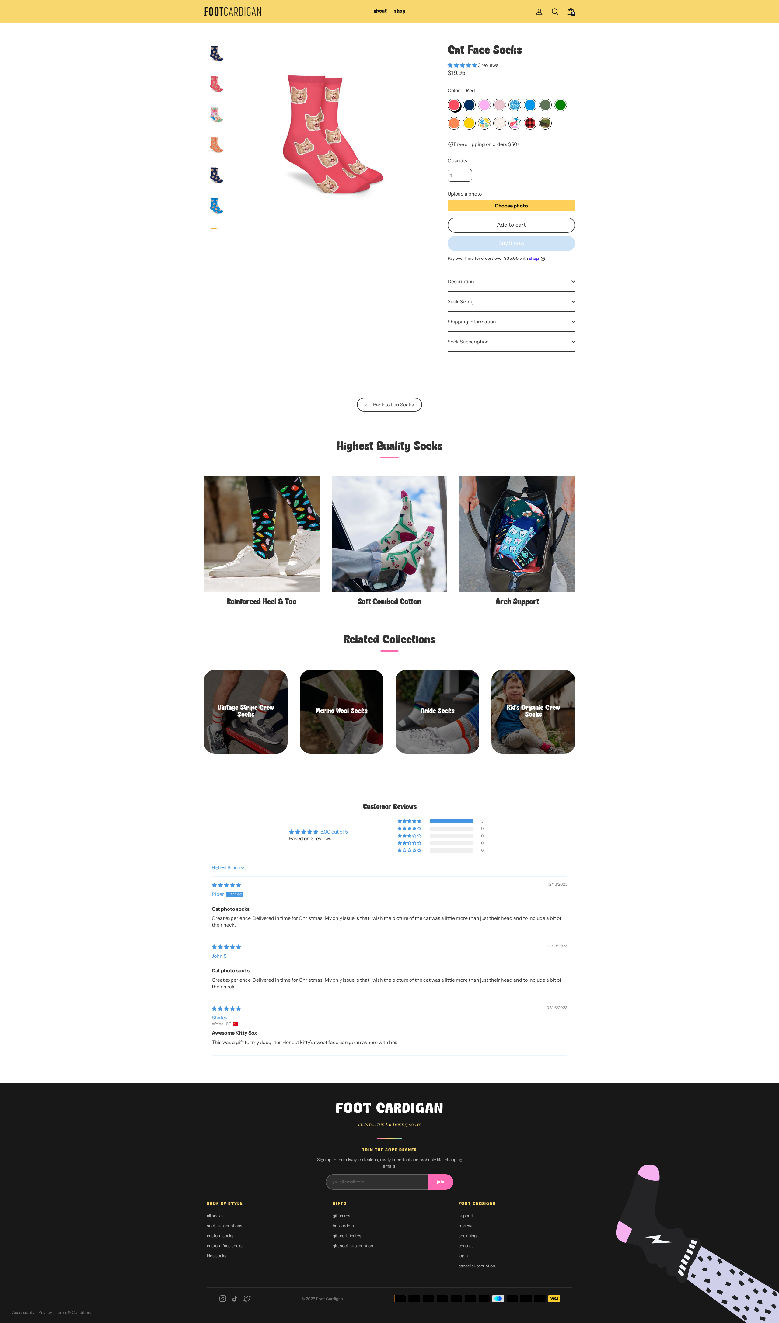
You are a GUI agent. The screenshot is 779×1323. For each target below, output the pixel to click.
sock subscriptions (224, 1225)
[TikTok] (235, 1298)
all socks (215, 1215)
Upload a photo (465, 194)
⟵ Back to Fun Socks (389, 405)
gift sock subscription (353, 1245)
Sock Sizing (461, 301)
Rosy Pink (484, 105)
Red (454, 105)
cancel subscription (477, 1266)
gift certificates (347, 1235)
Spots (514, 105)
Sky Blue (530, 105)
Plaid (530, 123)
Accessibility (23, 1312)
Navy (469, 105)
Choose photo (511, 206)
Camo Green (545, 105)
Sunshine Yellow (469, 123)
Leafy (514, 123)
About (380, 11)
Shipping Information (472, 322)
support (466, 1215)
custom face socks (225, 1245)
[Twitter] (247, 1298)
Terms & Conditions (74, 1312)
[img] (226, 885)
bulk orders (343, 1225)
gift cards (341, 1215)
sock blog (468, 1235)
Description (461, 281)
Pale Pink (499, 105)
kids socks (216, 1256)
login (463, 1256)
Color (461, 90)
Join (440, 1182)
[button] (463, 65)
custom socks (220, 1235)
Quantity (457, 161)
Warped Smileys (484, 123)
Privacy (45, 1312)
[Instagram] (222, 1298)
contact (466, 1245)
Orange (454, 123)
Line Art (499, 123)
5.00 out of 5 (334, 832)
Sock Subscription (468, 342)
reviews (466, 1225)
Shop (399, 11)
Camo (545, 123)
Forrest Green (560, 105)
